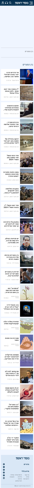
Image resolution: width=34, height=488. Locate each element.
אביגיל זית (16, 363)
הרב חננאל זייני (14, 313)
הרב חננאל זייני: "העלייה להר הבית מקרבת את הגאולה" (11, 307)
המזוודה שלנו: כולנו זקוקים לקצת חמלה (11, 322)
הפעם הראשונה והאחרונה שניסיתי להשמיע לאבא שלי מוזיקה (11, 108)
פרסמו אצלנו (18, 475)
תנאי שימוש (18, 481)
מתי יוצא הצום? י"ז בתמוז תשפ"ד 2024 (11, 206)
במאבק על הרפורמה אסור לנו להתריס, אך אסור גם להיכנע (11, 224)
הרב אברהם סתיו (14, 114)
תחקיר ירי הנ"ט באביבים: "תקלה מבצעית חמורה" (13, 440)
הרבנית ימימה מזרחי (15, 297)
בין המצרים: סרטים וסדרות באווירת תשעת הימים (12, 257)
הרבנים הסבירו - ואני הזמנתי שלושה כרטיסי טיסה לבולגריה (11, 125)
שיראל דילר (15, 263)
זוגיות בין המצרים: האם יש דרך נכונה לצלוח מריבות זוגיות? (12, 275)
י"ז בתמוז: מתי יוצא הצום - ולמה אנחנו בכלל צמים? (11, 91)
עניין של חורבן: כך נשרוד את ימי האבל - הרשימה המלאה (11, 423)
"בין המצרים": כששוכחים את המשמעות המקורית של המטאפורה (11, 407)
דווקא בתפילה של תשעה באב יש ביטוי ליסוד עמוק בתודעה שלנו (11, 142)
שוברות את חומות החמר (12, 339)
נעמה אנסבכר (15, 280)
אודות (27, 477)
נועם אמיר (16, 446)
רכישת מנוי (26, 479)
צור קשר (27, 475)
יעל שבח (16, 429)
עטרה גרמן (16, 379)
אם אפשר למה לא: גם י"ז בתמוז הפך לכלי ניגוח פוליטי (12, 373)
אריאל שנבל (15, 80)
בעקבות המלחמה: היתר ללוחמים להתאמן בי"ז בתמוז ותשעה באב (11, 192)
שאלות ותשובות (12, 476)
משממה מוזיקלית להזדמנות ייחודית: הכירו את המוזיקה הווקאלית (11, 358)
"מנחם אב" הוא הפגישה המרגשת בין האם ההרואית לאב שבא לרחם (12, 291)
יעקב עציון (16, 412)
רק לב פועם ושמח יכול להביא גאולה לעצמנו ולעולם (12, 390)
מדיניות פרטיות (20, 478)
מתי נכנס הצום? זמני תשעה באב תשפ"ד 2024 (13, 157)
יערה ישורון (15, 396)
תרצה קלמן (15, 180)
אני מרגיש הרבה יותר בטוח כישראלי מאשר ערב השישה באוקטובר (11, 75)
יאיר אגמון (16, 246)
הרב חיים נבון (15, 230)
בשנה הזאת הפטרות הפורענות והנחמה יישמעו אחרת (11, 174)
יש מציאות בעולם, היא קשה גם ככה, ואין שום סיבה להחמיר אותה (12, 241)
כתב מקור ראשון (14, 97)
